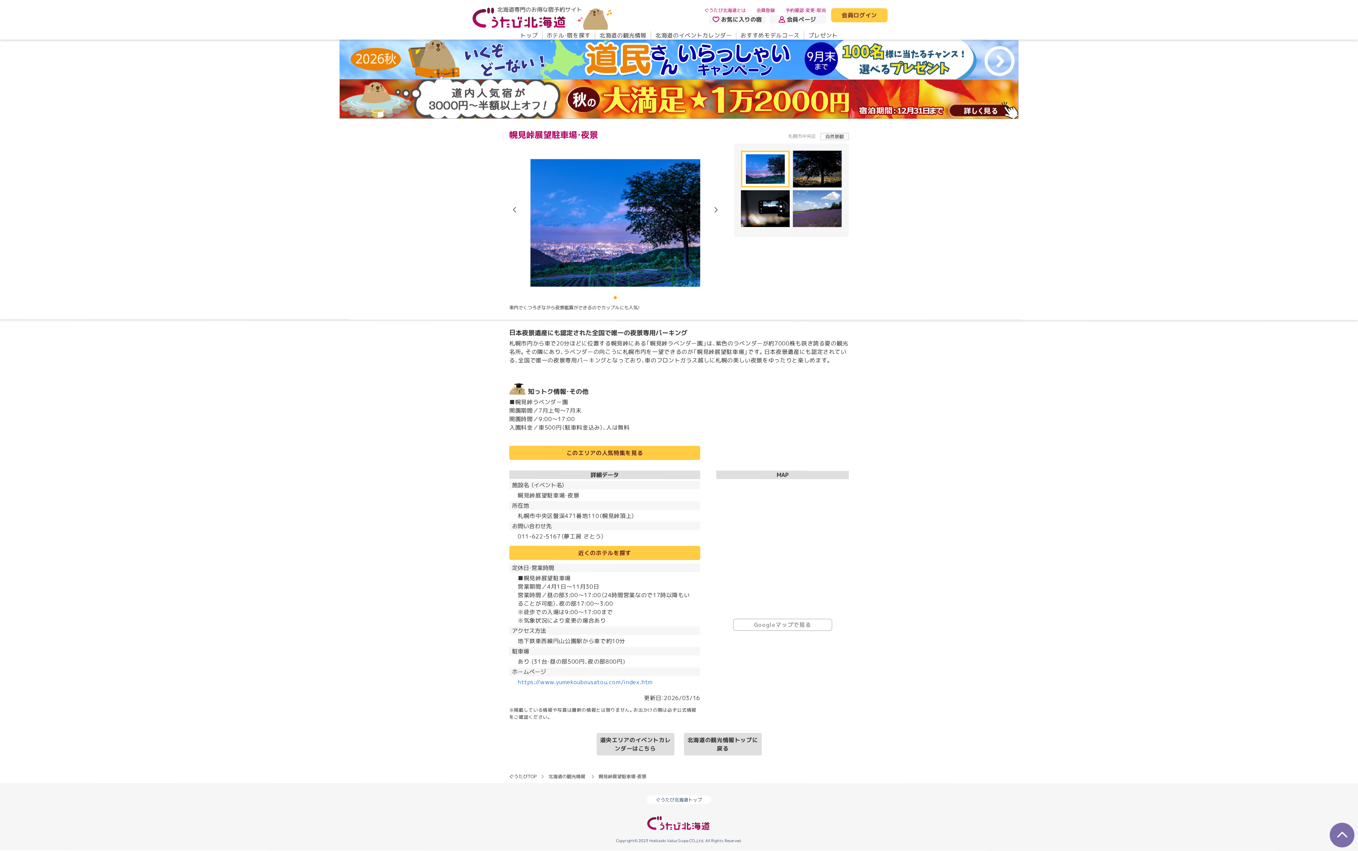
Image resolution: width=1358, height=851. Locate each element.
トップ (529, 35)
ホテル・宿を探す (569, 35)
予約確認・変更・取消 (805, 10)
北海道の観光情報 (622, 35)
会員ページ (801, 19)
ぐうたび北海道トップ (679, 800)
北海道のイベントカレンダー (693, 35)
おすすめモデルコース (770, 35)
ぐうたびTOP (522, 776)
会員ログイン (859, 15)
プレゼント (823, 35)
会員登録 (765, 10)
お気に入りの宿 (741, 19)
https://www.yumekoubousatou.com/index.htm (585, 682)
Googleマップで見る (782, 625)
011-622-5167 (539, 536)
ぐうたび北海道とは (725, 10)
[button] (716, 210)
